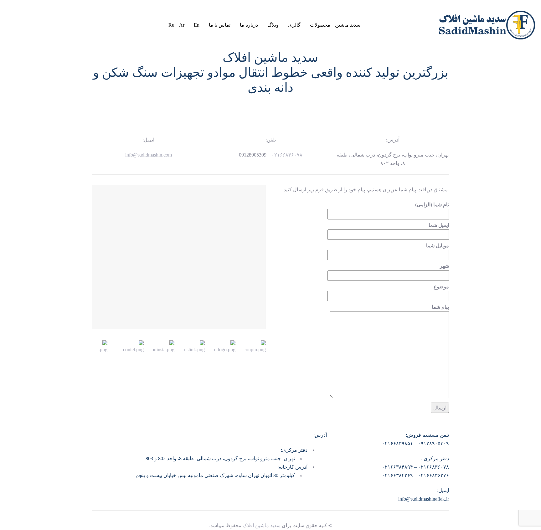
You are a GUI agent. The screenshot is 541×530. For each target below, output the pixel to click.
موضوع (441, 286)
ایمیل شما (439, 225)
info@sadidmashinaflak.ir (423, 499)
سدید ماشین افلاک (262, 525)
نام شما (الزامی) (432, 204)
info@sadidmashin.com (148, 154)
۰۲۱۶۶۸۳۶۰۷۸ (285, 154)
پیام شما (440, 307)
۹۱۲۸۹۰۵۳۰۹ (435, 443)
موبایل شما (437, 245)
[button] (151, 24)
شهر (444, 266)
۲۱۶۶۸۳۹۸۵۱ (399, 443)
